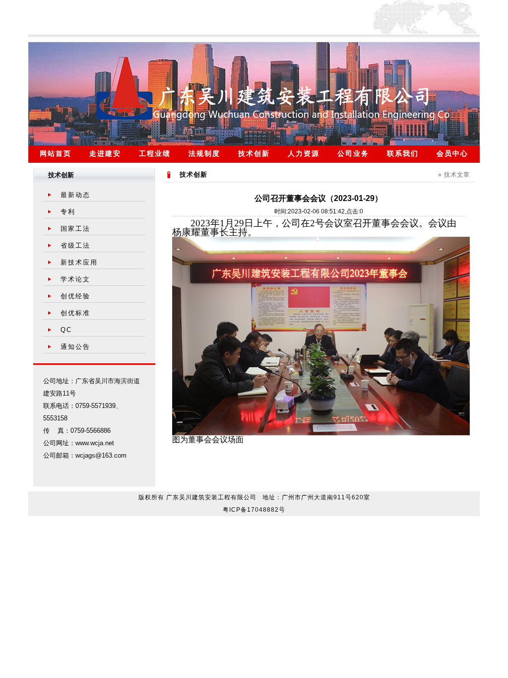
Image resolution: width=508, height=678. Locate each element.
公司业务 (353, 153)
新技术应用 (79, 262)
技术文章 (457, 174)
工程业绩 (155, 153)
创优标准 (75, 313)
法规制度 (204, 153)
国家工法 (75, 228)
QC (66, 330)
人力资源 (303, 153)
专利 (68, 211)
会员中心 (452, 153)
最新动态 (75, 195)
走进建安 (105, 153)
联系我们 (403, 153)
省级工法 (75, 245)
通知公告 (75, 346)
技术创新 (254, 153)
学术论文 (75, 279)
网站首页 (55, 153)
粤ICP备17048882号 (254, 509)
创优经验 (75, 296)
